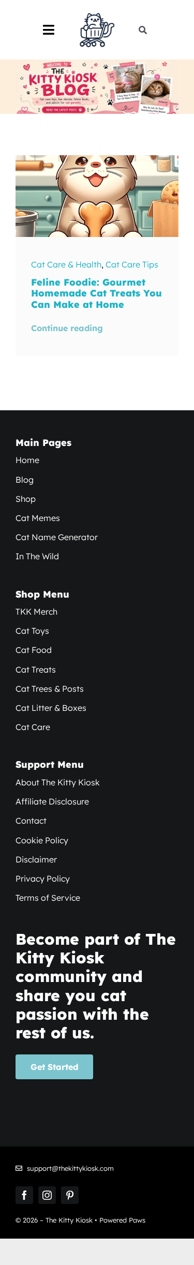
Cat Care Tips (132, 264)
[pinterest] (70, 1195)
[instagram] (47, 1195)
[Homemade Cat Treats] (97, 159)
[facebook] (24, 1195)
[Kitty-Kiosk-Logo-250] (97, 14)
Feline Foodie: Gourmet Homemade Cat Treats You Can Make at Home (96, 293)
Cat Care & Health (66, 264)
